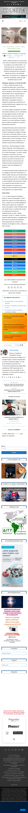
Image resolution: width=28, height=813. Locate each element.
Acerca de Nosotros (14, 755)
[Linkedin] (19, 750)
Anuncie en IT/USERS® (14, 757)
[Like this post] (16, 345)
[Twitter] (9, 4)
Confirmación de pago (14, 768)
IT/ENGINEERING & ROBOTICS (13, 46)
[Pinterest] (13, 4)
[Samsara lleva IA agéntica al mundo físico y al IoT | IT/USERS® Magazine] (14, 407)
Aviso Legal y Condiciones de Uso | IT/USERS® (14, 762)
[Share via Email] (22, 345)
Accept (22, 809)
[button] (3, 411)
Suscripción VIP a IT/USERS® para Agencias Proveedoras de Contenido (14, 778)
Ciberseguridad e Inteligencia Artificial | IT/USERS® (14, 765)
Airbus (4, 196)
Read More (14, 811)
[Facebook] (7, 4)
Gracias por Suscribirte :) (14, 770)
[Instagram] (11, 4)
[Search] (22, 21)
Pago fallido (21, 772)
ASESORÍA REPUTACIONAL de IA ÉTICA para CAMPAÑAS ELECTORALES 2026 (14, 759)
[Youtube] (18, 4)
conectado (17, 433)
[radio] (8, 287)
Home (4, 46)
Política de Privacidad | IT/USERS (14, 773)
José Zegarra (14, 350)
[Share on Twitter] (19, 345)
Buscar (3, 446)
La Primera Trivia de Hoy (10, 772)
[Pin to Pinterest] (20, 345)
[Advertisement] (14, 689)
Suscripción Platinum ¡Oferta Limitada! (14, 775)
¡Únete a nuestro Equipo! (14, 780)
